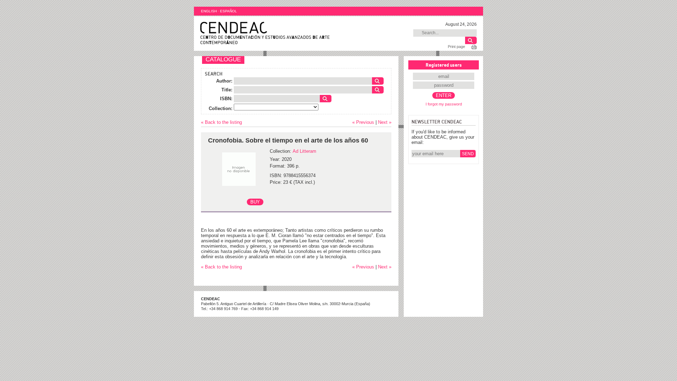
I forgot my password (444, 104)
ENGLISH (209, 11)
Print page (456, 46)
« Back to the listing (221, 122)
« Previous (363, 122)
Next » (384, 122)
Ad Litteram (304, 151)
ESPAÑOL (228, 11)
